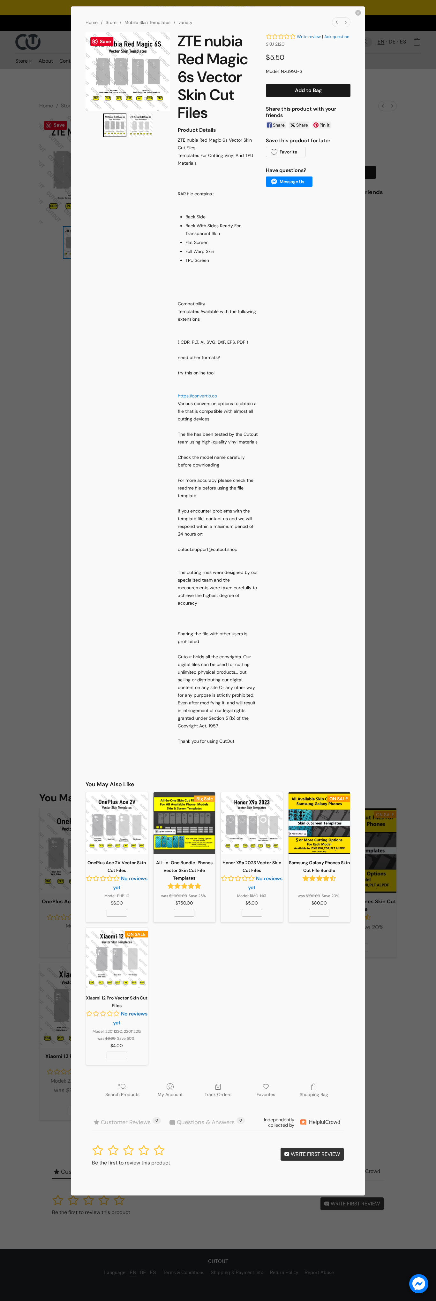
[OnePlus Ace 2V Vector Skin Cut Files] (117, 823)
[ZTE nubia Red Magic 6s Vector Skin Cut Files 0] (115, 125)
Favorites (266, 1094)
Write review (309, 36)
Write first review (314, 1154)
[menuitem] (336, 22)
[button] (285, 152)
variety (185, 22)
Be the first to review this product (131, 1162)
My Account (170, 1094)
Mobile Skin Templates (147, 22)
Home (92, 22)
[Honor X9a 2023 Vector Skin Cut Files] (252, 823)
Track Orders (218, 1094)
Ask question (336, 36)
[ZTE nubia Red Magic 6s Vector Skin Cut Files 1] (141, 125)
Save (105, 41)
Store (111, 22)
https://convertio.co (197, 396)
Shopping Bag (314, 1094)
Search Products (122, 1094)
